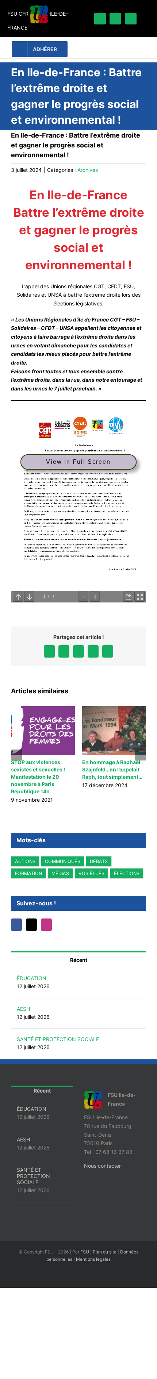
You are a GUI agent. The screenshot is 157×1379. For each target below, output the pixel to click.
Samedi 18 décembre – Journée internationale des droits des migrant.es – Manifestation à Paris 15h (76, 776)
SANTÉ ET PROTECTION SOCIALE (58, 1039)
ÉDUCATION (31, 978)
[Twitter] (33, 924)
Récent (78, 960)
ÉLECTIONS (126, 873)
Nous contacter (102, 1166)
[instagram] (131, 18)
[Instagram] (50, 924)
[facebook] (100, 18)
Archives (87, 170)
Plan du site (104, 1252)
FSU (84, 1252)
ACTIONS (25, 861)
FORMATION (28, 873)
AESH (23, 1009)
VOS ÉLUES (91, 873)
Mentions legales (93, 1259)
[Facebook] (17, 924)
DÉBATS (99, 861)
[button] (16, 755)
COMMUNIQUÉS (62, 861)
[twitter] (115, 18)
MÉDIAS (60, 873)
